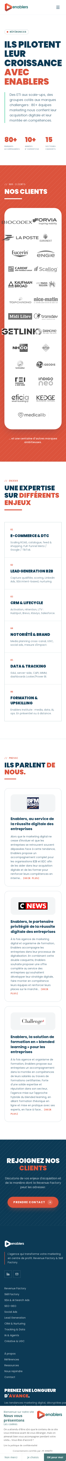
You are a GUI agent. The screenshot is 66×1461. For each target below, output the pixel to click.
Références (11, 1359)
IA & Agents (11, 1335)
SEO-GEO (10, 1306)
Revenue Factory (15, 1288)
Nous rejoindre (13, 1371)
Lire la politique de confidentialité (20, 1445)
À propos (10, 1353)
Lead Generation (15, 1318)
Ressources (11, 1365)
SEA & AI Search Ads (17, 1300)
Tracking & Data (14, 1329)
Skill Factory (11, 1294)
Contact (9, 1377)
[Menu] (58, 7)
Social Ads (10, 1312)
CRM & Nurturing (14, 1323)
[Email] (17, 1274)
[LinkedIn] (8, 1274)
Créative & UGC (14, 1341)
